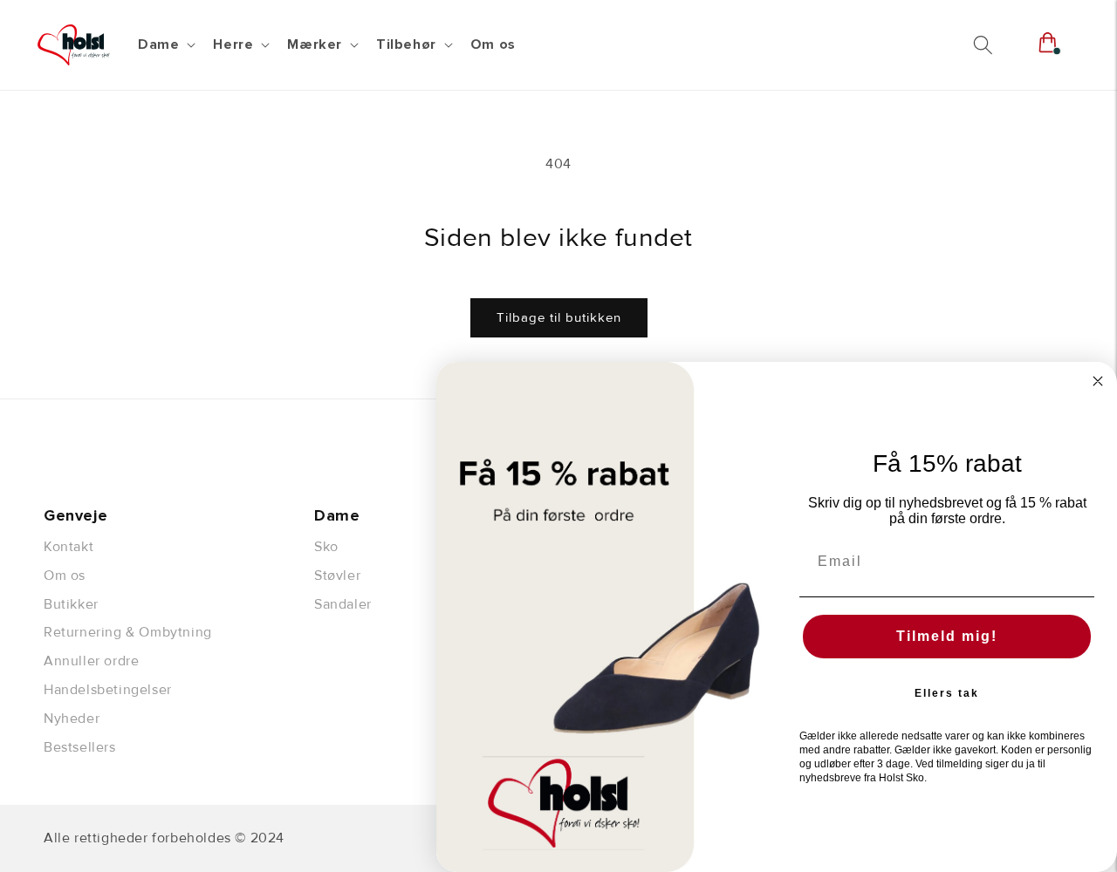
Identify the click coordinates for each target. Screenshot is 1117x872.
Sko (326, 546)
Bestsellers (80, 747)
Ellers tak (947, 693)
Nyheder (71, 718)
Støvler (337, 575)
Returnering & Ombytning (128, 632)
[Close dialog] (1097, 381)
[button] (164, 45)
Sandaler (343, 604)
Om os (65, 575)
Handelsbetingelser (108, 689)
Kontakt (68, 546)
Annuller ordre (91, 661)
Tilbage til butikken (559, 317)
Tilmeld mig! (946, 636)
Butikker (71, 604)
